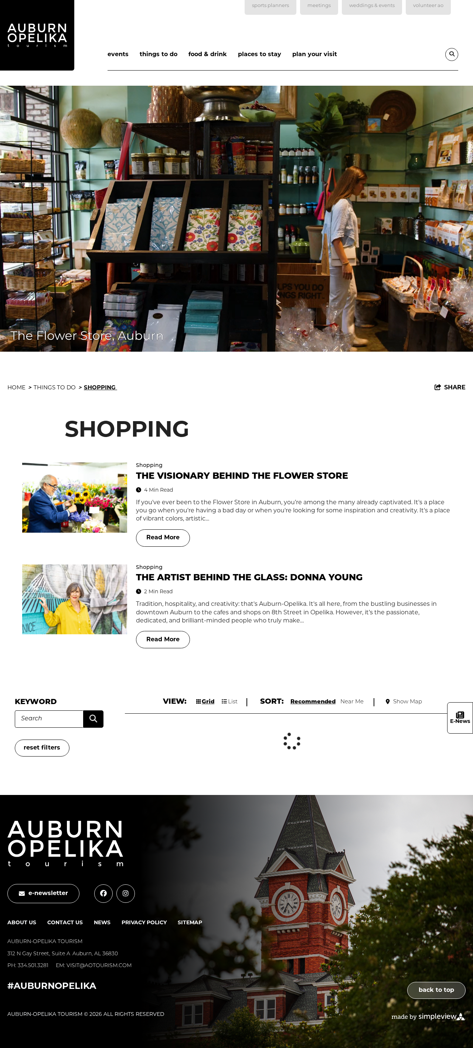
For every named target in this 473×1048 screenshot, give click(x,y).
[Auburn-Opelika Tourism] (37, 37)
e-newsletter (48, 894)
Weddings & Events (372, 5)
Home (19, 388)
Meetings (319, 5)
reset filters (42, 748)
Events (118, 55)
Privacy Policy (144, 923)
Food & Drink (207, 55)
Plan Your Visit (314, 55)
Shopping (100, 388)
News (102, 923)
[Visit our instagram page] (125, 893)
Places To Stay (259, 55)
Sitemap (190, 923)
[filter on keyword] (93, 719)
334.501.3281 (33, 966)
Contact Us (65, 923)
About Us (21, 923)
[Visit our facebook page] (103, 893)
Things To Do (158, 55)
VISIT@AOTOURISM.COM (99, 966)
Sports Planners (270, 5)
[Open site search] (451, 54)
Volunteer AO (428, 5)
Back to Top (436, 990)
